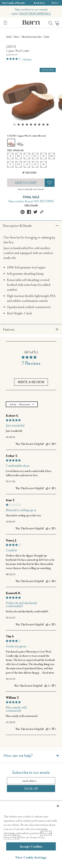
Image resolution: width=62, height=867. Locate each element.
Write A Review (31, 382)
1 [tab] (14, 124)
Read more (48, 672)
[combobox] (22, 404)
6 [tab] (35, 124)
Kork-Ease (39, 2)
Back (8, 36)
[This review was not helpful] (53, 444)
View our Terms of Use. (32, 837)
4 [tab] (27, 124)
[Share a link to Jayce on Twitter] (35, 212)
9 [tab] (47, 124)
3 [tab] (23, 124)
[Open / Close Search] (49, 22)
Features (8, 329)
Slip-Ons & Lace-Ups (31, 36)
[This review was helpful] (47, 444)
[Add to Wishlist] (50, 182)
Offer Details (31, 205)
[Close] (58, 806)
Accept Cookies (31, 846)
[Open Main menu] (5, 23)
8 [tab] (43, 124)
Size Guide (30, 172)
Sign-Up (31, 788)
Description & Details (17, 225)
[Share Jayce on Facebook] (29, 212)
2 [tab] (19, 124)
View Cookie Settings (31, 857)
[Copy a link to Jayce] (42, 212)
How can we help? (18, 755)
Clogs (46, 36)
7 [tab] (39, 124)
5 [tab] (31, 124)
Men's (16, 36)
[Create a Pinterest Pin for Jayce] (22, 212)
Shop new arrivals (35, 13)
